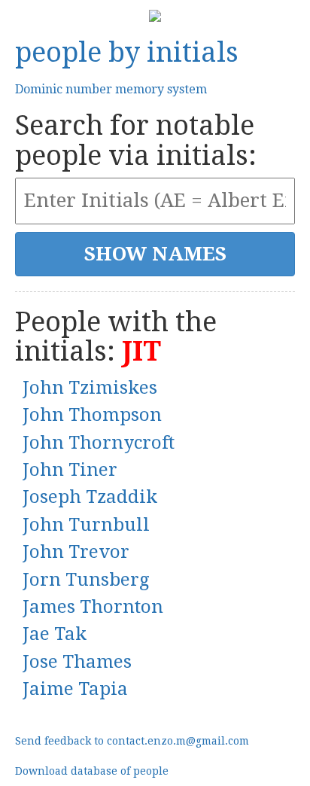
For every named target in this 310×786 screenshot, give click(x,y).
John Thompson (92, 414)
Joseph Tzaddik (90, 496)
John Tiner (70, 469)
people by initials (127, 52)
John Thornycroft (99, 442)
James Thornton (93, 606)
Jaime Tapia (75, 688)
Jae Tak (55, 633)
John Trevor (76, 551)
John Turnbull (86, 524)
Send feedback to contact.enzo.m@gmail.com (132, 741)
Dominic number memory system (111, 89)
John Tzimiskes (90, 387)
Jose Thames (77, 661)
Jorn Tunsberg (86, 579)
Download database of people (92, 771)
